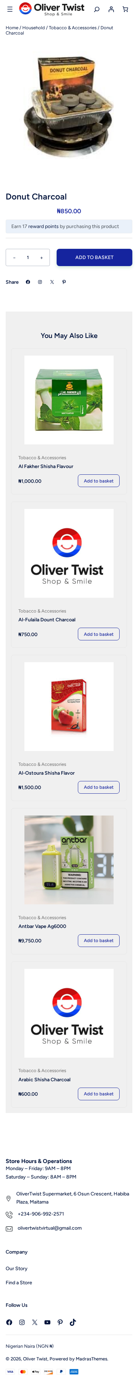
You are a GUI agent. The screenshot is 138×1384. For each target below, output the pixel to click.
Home (12, 27)
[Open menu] (10, 9)
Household (33, 27)
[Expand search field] (97, 9)
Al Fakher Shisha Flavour (45, 466)
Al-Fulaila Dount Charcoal (46, 620)
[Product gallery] (69, 105)
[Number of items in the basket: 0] (125, 9)
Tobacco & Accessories (73, 27)
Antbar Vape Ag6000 (42, 926)
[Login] (111, 9)
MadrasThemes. (92, 1358)
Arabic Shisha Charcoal (44, 1080)
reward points (43, 226)
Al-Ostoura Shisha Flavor (46, 773)
